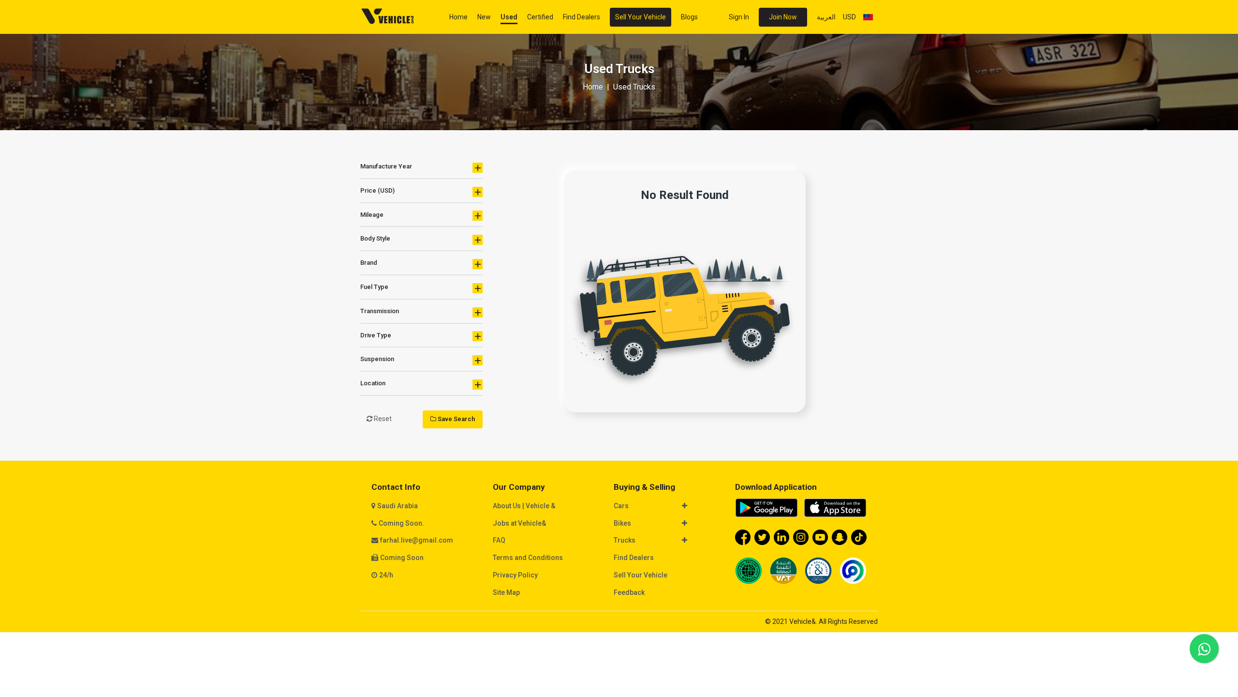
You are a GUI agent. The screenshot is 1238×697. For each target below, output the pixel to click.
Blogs (689, 17)
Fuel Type (374, 286)
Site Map (506, 592)
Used (509, 17)
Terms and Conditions (528, 557)
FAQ (499, 540)
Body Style (375, 238)
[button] (666, 506)
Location (372, 383)
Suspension (377, 359)
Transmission (379, 311)
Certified (540, 17)
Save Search (455, 419)
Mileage (371, 214)
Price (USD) (377, 190)
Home (458, 17)
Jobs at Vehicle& (519, 523)
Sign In (739, 17)
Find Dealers (581, 17)
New (484, 17)
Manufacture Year (386, 166)
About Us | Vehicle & (524, 506)
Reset (382, 419)
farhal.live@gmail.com (416, 540)
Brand (368, 262)
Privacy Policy (515, 575)
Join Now (783, 17)
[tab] (670, 506)
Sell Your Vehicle (640, 17)
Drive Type (375, 335)
